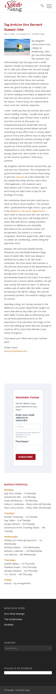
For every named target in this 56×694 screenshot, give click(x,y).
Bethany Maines (12, 547)
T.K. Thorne (10, 574)
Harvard (20, 176)
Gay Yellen (9, 520)
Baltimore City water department (27, 210)
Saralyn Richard (12, 523)
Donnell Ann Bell (12, 496)
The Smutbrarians (13, 619)
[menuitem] (41, 6)
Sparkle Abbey (11, 563)
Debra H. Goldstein (14, 504)
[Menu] (48, 6)
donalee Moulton (12, 570)
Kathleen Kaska (12, 567)
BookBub (8, 624)
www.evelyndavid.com (15, 350)
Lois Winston (10, 554)
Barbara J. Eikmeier (13, 550)
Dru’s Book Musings (14, 613)
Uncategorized (24, 34)
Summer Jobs (14, 29)
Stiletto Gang (39, 34)
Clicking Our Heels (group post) (20, 540)
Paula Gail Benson (13, 500)
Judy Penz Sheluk (12, 493)
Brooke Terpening (13, 516)
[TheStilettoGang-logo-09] (23, 6)
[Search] (41, 6)
